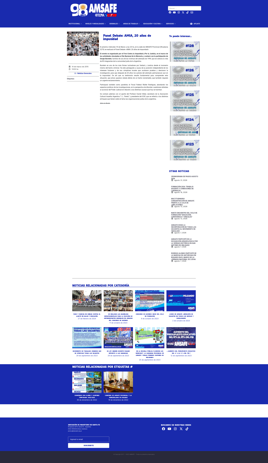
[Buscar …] (184, 8)
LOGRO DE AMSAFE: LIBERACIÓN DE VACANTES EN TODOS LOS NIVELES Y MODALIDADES (181, 316)
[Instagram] (179, 12)
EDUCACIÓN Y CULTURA (152, 24)
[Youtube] (174, 12)
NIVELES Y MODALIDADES (94, 24)
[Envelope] (192, 12)
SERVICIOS (170, 24)
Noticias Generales (84, 73)
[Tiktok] (187, 12)
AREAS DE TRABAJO (130, 24)
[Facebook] (170, 12)
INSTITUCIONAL (74, 24)
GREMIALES (113, 24)
